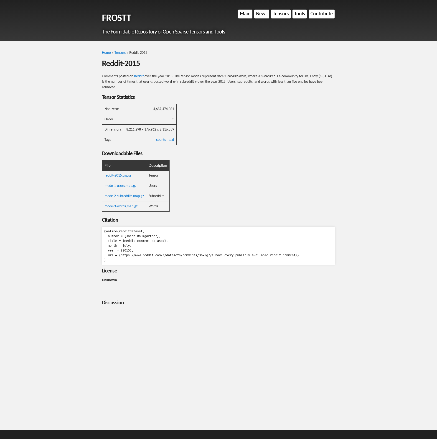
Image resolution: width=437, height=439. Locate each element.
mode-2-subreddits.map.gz (124, 196)
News (261, 14)
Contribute (321, 14)
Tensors (281, 14)
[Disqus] (218, 366)
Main (245, 14)
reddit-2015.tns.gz (117, 175)
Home (106, 53)
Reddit (139, 76)
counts (161, 140)
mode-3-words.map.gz (120, 206)
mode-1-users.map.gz (120, 186)
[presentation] (325, 76)
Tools (299, 14)
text (171, 140)
